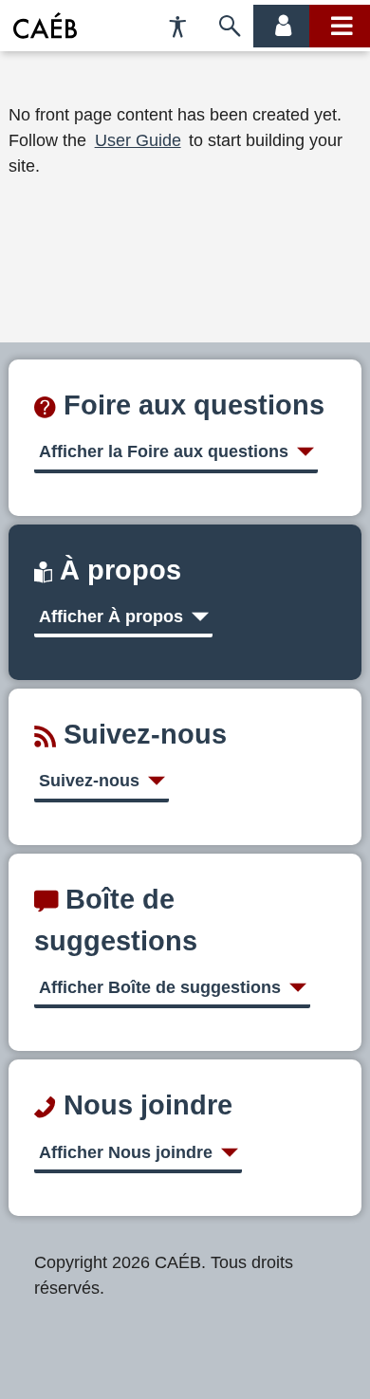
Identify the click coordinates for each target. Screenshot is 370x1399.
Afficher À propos (111, 616)
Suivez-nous (89, 780)
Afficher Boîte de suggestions (160, 987)
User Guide (138, 140)
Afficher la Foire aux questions (163, 451)
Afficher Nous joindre (126, 1152)
